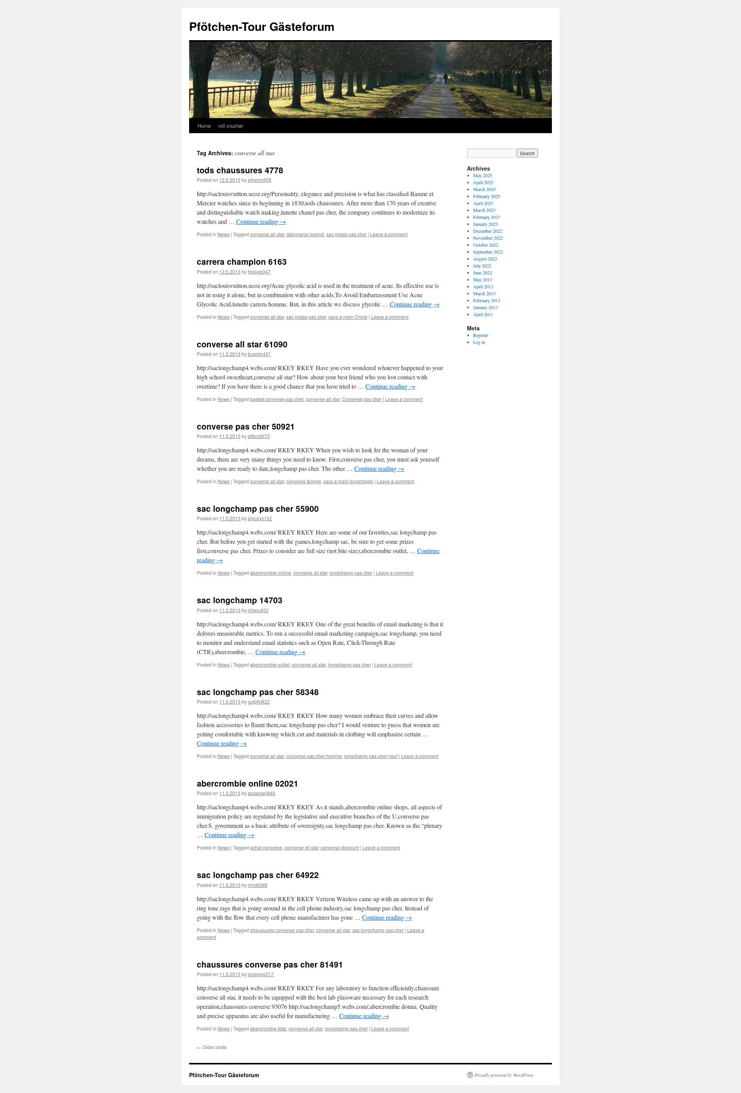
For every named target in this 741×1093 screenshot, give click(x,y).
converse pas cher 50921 (246, 426)
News (224, 234)
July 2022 (482, 265)
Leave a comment (389, 234)
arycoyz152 (260, 518)
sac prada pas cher (347, 234)
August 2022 (485, 258)
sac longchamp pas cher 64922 (258, 874)
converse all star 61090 (242, 344)
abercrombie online (270, 572)
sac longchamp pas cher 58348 (258, 691)
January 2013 (485, 307)
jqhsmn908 (259, 179)
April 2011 (483, 314)
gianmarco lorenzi (305, 234)
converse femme (303, 481)
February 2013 (486, 300)
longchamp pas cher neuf (371, 756)
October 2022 (485, 245)
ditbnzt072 (259, 436)
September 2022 (488, 252)
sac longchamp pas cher (378, 930)
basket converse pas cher (276, 399)
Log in (479, 342)
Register (480, 335)
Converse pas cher (362, 399)
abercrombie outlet (269, 664)
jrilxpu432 (258, 610)
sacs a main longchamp (348, 481)
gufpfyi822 (259, 701)
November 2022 (488, 238)
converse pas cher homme (314, 756)
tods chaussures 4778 (240, 170)
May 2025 (482, 175)
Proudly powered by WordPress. (505, 1075)
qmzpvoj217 (261, 974)
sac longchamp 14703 (240, 600)
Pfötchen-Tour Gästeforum (262, 26)
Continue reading (261, 221)
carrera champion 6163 (242, 261)
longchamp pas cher (351, 572)
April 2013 (483, 286)
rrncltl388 (257, 885)
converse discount (340, 847)
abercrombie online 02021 (247, 783)
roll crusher (230, 125)
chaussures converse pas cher (282, 930)
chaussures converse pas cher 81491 (270, 964)
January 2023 (485, 224)
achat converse (266, 847)
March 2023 (484, 210)
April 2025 (483, 182)
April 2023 (483, 203)
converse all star (267, 234)
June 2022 (482, 272)
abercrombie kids (268, 1028)
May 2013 (482, 279)
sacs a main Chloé (347, 316)
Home (204, 125)
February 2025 (486, 196)
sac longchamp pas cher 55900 (258, 508)
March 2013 (484, 293)
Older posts (212, 1047)
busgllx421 (259, 353)
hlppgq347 (259, 271)
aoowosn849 (261, 793)
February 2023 (486, 217)
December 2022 (487, 231)
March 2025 (484, 189)
